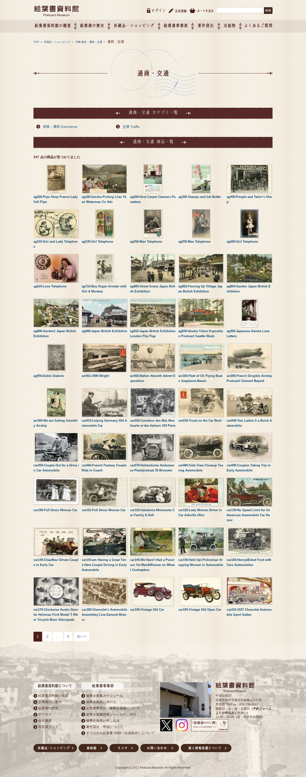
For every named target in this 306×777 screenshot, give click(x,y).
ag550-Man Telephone (146, 241)
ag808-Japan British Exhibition (104, 331)
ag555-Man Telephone (194, 241)
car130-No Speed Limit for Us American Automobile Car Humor (248, 515)
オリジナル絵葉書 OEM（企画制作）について (120, 733)
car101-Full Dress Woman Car (104, 510)
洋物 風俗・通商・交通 (89, 41)
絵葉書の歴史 (92, 25)
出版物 (230, 25)
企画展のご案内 (50, 702)
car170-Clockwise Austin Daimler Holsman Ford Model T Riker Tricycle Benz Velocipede (55, 614)
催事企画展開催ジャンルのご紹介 (111, 714)
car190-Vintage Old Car (147, 609)
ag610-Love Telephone (49, 286)
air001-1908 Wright (95, 376)
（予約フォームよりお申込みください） (244, 711)
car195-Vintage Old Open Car (199, 609)
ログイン (158, 10)
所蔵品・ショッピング (57, 41)
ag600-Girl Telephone (242, 241)
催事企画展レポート (101, 702)
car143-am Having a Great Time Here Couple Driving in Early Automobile (104, 565)
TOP (36, 41)
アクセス (45, 714)
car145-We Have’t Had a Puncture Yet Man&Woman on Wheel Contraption (152, 565)
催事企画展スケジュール (104, 696)
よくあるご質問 (258, 25)
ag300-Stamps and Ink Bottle (199, 197)
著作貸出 (205, 25)
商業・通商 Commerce (60, 127)
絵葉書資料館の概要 (53, 696)
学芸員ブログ (48, 727)
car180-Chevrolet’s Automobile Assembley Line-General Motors (104, 614)
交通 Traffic (131, 127)
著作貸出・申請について (104, 727)
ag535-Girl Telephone (97, 241)
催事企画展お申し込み (103, 720)
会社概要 (45, 720)
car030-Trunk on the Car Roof (199, 420)
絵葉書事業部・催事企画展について (113, 708)
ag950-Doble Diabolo (48, 376)
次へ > (81, 636)
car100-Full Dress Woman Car (55, 510)
